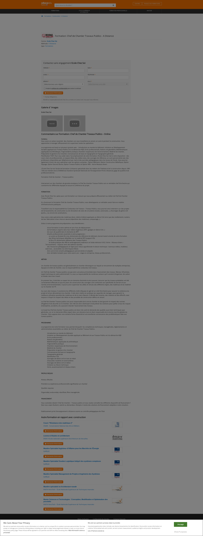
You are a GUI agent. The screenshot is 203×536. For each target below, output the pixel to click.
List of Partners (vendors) (96, 531)
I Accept (180, 524)
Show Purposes (180, 532)
